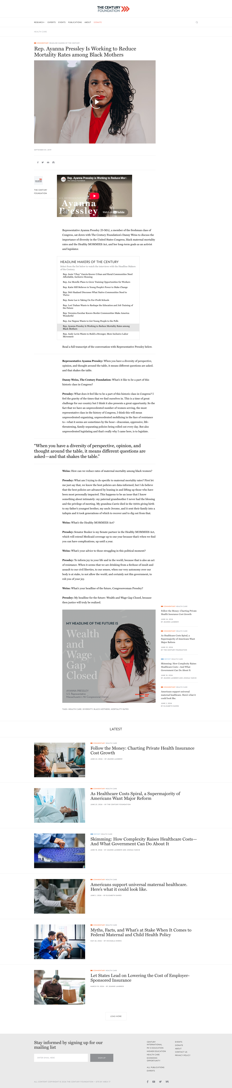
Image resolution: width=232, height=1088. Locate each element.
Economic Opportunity (153, 1059)
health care (75, 709)
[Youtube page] (153, 1081)
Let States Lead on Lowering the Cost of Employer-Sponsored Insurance (140, 978)
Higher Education (156, 1051)
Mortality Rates (120, 709)
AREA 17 (106, 1082)
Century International (154, 1043)
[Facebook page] (147, 1081)
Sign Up (102, 1058)
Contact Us (181, 1052)
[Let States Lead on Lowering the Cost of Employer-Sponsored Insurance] (59, 987)
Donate (98, 22)
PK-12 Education (155, 1048)
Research (39, 22)
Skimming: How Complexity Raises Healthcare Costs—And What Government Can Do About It (178, 667)
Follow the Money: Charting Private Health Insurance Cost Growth (179, 612)
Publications (75, 22)
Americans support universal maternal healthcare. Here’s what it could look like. (178, 695)
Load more (116, 1016)
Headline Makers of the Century (64, 43)
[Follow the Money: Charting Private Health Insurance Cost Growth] (59, 760)
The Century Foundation (175, 650)
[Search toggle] (197, 22)
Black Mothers (102, 709)
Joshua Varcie (190, 678)
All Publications (155, 1067)
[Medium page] (167, 1081)
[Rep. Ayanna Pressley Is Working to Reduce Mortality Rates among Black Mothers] (95, 102)
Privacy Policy (183, 1055)
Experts (52, 22)
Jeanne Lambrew (171, 622)
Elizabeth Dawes (171, 706)
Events (62, 22)
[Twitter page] (160, 1081)
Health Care (40, 32)
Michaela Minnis (114, 941)
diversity (88, 709)
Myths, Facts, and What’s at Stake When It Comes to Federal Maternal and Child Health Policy (140, 932)
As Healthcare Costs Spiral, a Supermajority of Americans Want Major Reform (178, 639)
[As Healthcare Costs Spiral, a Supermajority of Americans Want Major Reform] (59, 805)
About (87, 22)
